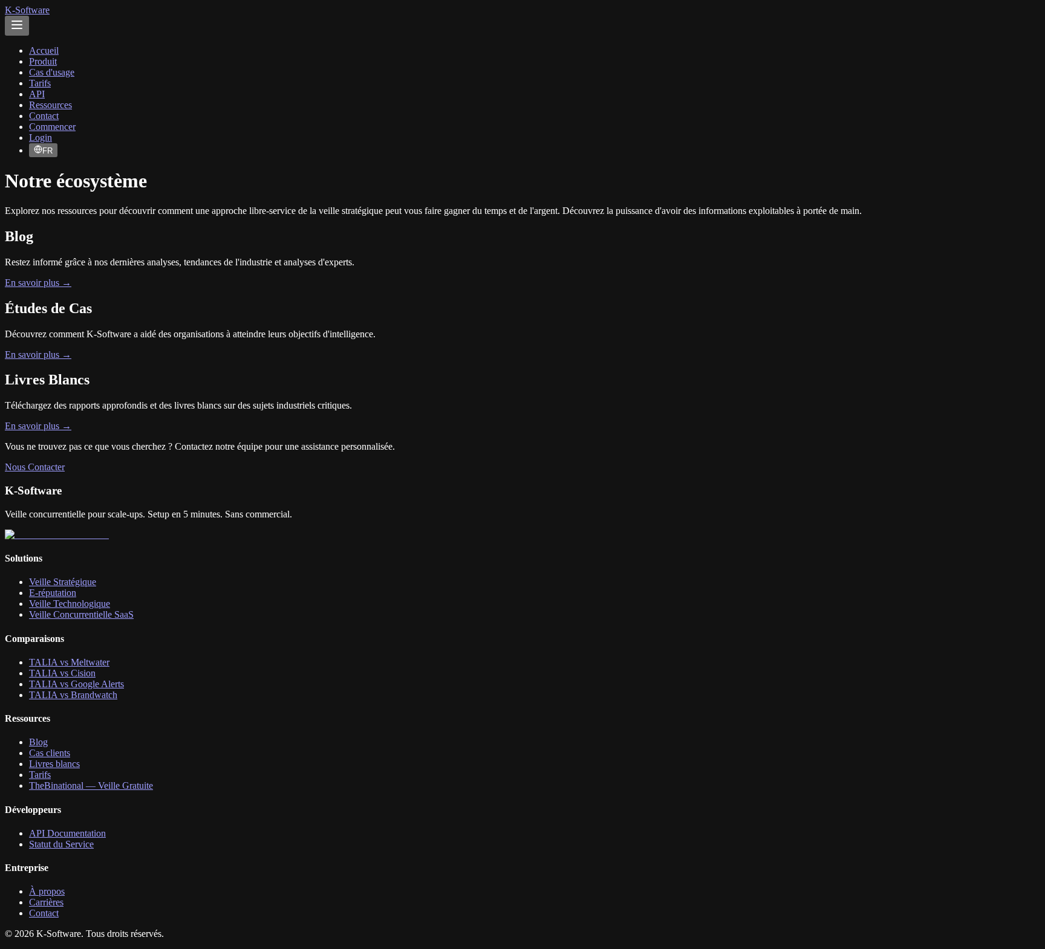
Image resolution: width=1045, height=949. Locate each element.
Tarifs (40, 83)
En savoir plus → (38, 282)
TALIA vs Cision (62, 673)
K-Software (27, 10)
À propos (47, 891)
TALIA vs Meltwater (69, 662)
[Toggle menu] (17, 26)
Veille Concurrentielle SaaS (81, 614)
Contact (44, 116)
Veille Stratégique (62, 582)
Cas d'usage (51, 72)
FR (47, 150)
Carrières (46, 902)
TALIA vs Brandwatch (73, 695)
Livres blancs (54, 764)
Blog (38, 742)
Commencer (52, 126)
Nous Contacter (35, 467)
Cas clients (49, 753)
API (37, 94)
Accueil (44, 50)
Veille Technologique (69, 603)
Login (40, 137)
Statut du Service (61, 844)
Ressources (50, 105)
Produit (43, 61)
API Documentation (67, 833)
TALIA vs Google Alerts (76, 684)
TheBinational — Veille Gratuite (91, 785)
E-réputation (52, 593)
